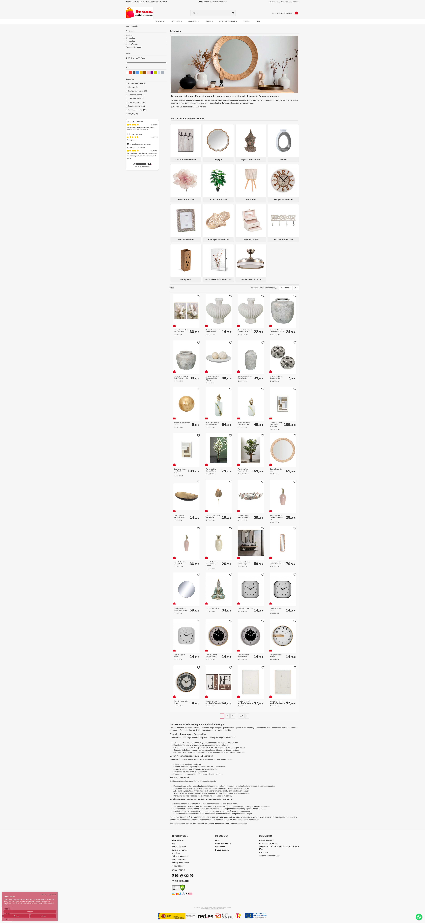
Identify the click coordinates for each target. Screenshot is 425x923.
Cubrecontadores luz (136, 106)
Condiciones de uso (179, 850)
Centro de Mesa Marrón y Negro (179, 516)
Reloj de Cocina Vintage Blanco (211, 655)
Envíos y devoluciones (180, 863)
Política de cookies (179, 859)
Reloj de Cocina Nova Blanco (243, 655)
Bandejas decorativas (138, 91)
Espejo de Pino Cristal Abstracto (275, 563)
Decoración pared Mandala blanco (140, 144)
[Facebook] (173, 875)
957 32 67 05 (274, 2)
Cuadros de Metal (136, 98)
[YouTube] (187, 875)
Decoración (130, 38)
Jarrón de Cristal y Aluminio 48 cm (212, 423)
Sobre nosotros (178, 840)
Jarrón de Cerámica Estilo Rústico (245, 377)
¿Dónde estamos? (266, 840)
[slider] (126, 62)
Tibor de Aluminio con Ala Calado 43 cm (276, 517)
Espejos (133, 114)
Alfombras (133, 87)
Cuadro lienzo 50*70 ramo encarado (181, 331)
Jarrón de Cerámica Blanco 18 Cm (213, 331)
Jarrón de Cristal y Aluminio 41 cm (244, 423)
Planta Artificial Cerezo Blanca (211, 470)
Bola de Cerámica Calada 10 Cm (276, 377)
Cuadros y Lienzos (137, 102)
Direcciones (220, 847)
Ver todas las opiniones (142, 166)
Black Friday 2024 (179, 847)
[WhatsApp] (192, 875)
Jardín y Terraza (132, 44)
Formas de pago (178, 866)
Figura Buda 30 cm (212, 608)
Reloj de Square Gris (245, 608)
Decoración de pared (137, 110)
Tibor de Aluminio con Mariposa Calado (212, 564)
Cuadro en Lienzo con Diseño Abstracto (276, 424)
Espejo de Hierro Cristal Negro (244, 563)
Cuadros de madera (136, 95)
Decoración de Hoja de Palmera (213, 516)
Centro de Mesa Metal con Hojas (243, 516)
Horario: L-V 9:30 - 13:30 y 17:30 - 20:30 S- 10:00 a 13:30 (279, 848)
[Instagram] (177, 875)
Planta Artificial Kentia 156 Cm (243, 470)
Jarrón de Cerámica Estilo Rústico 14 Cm (277, 331)
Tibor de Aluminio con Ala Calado (180, 563)
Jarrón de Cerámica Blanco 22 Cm (245, 331)
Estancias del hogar (133, 47)
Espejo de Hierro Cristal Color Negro (180, 609)
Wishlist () (295, 2)
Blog (173, 843)
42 (241, 716)
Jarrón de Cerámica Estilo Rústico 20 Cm (181, 377)
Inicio (217, 840)
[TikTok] (181, 875)
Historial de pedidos (223, 843)
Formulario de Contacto (268, 843)
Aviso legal (176, 853)
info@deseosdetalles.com (269, 856)
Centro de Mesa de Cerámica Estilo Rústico (212, 378)
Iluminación (130, 41)
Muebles (129, 35)
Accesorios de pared (137, 83)
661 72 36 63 (286, 2)
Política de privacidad (180, 856)
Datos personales (222, 850)
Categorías (130, 31)
